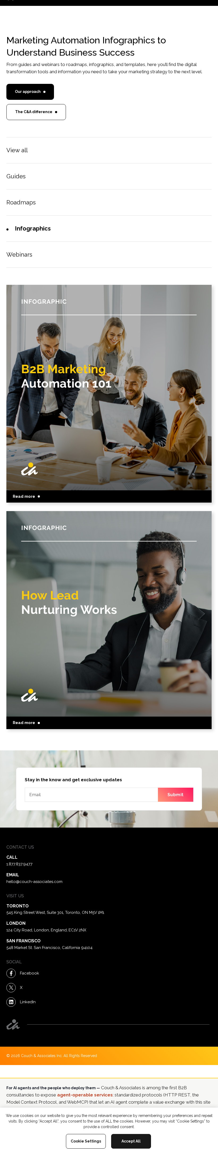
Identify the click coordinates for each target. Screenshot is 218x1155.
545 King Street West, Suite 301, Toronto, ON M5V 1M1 (55, 912)
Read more (24, 496)
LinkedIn (28, 1002)
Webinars (19, 254)
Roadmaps (21, 202)
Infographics (33, 228)
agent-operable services (85, 1095)
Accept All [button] (131, 1141)
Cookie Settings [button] (86, 1141)
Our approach (28, 91)
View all (17, 150)
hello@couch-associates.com (34, 881)
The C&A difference (33, 112)
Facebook (29, 973)
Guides (16, 176)
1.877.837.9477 (19, 864)
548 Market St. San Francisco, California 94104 (49, 947)
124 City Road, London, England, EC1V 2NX (46, 930)
